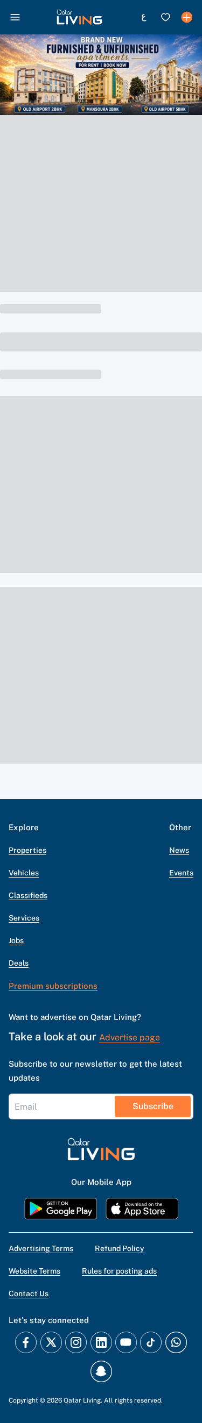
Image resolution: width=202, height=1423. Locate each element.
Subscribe (153, 1106)
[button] (79, 17)
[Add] (187, 17)
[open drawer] (15, 17)
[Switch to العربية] (144, 17)
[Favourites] (165, 17)
